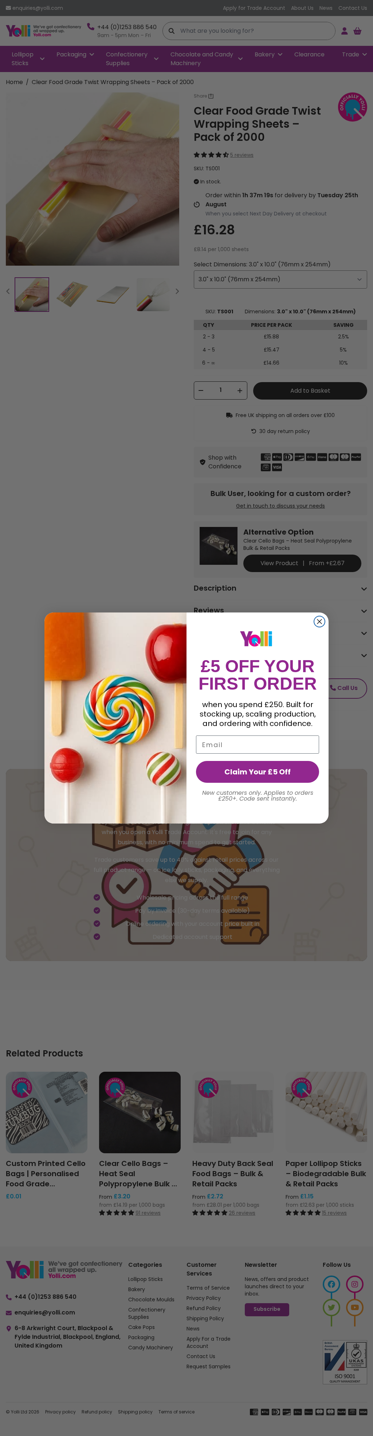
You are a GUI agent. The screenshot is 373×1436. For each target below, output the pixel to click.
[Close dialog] (319, 621)
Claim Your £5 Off (257, 772)
